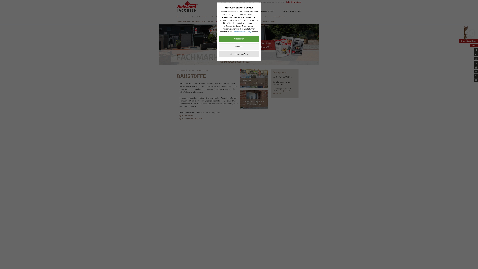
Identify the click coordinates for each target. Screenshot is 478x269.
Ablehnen (239, 46)
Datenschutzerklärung (242, 32)
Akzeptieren (239, 39)
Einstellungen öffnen (239, 54)
